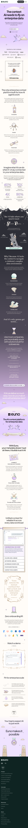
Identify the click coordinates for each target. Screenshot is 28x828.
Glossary (3, 806)
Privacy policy (4, 823)
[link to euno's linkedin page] (5, 763)
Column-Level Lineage (6, 775)
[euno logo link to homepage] (4, 1)
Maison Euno (4, 817)
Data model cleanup (5, 791)
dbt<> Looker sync (5, 795)
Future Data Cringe (5, 819)
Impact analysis (4, 799)
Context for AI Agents (6, 777)
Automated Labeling (5, 779)
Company (3, 813)
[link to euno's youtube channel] (2, 763)
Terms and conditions (5, 821)
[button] (25, 1)
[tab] (14, 551)
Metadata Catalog (5, 781)
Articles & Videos (4, 804)
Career (2, 815)
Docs (2, 808)
